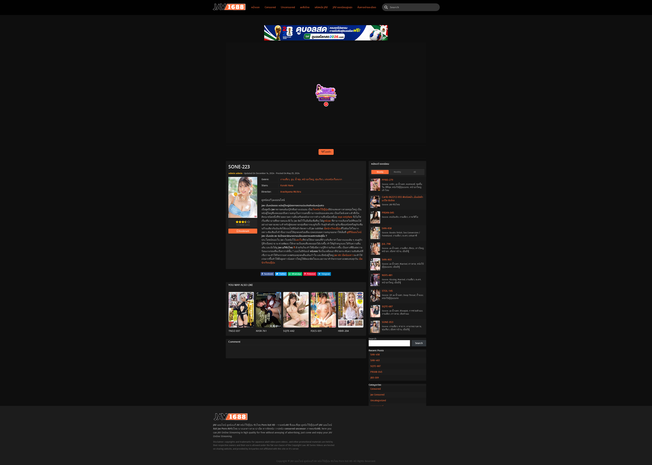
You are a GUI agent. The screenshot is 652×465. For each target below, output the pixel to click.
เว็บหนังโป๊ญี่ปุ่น (320, 209)
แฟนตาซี (413, 235)
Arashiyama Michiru (290, 191)
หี (294, 247)
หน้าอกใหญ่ (308, 179)
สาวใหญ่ (419, 248)
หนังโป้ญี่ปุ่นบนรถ (400, 187)
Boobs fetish (395, 232)
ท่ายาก (402, 326)
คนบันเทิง (394, 217)
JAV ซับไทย (394, 204)
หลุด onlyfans (345, 217)
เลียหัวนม (404, 314)
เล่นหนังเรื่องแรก (333, 179)
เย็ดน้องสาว (348, 255)
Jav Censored (377, 394)
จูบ (292, 179)
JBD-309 (374, 377)
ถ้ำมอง (419, 295)
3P (390, 295)
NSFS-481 (387, 275)
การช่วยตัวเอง (415, 310)
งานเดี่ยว (285, 179)
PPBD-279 (387, 180)
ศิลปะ (411, 248)
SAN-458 (387, 228)
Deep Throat (409, 295)
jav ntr (337, 255)
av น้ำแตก (400, 184)
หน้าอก (385, 251)
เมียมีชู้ (405, 251)
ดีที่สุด (388, 187)
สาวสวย (412, 264)
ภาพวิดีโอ (413, 217)
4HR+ (391, 184)
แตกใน (299, 239)
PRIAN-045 (388, 212)
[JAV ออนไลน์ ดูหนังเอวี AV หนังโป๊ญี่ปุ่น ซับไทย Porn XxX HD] (229, 9)
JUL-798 (386, 244)
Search (372, 339)
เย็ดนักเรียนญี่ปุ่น (332, 228)
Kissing (393, 279)
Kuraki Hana (286, 185)
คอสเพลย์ (410, 184)
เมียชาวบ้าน (395, 251)
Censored (375, 389)
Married (403, 264)
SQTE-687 (387, 306)
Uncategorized (378, 400)
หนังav (327, 220)
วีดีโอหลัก (326, 151)
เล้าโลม (385, 190)
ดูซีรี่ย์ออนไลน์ (354, 232)
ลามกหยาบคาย (413, 326)
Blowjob (404, 310)
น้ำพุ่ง (298, 179)
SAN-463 (387, 259)
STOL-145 (387, 291)
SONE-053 (387, 322)
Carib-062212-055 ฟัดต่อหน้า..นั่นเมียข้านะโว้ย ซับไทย (402, 198)
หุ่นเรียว (319, 179)
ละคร (405, 235)
